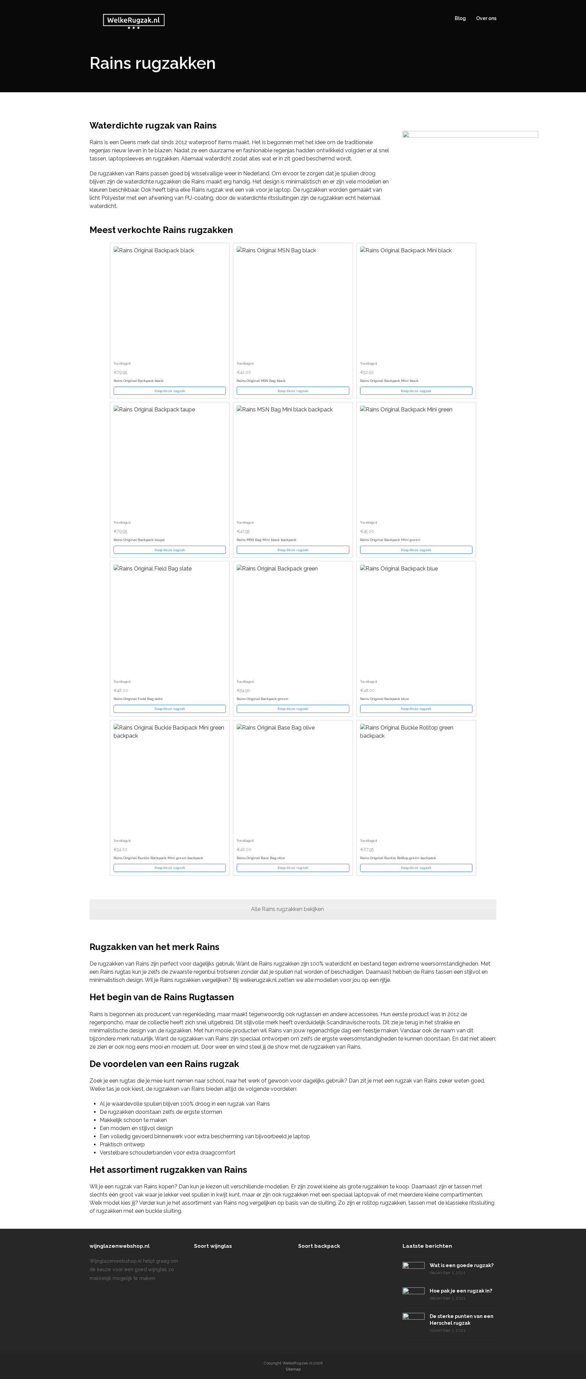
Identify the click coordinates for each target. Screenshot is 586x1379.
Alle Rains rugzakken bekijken (288, 909)
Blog (460, 18)
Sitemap (293, 1369)
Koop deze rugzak (170, 391)
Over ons (486, 18)
